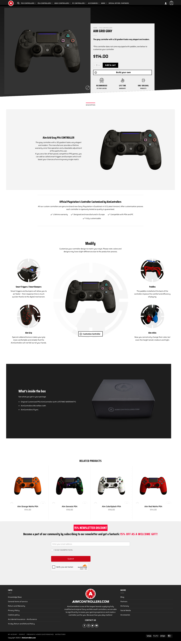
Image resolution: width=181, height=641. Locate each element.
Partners (125, 3)
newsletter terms (66, 550)
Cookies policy (14, 614)
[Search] (18, 3)
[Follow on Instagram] (88, 626)
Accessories (125, 614)
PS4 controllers (105, 28)
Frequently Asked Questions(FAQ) (40, 634)
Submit (71, 558)
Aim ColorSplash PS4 (111, 506)
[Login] (166, 3)
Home (95, 28)
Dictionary (124, 606)
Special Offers (114, 3)
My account (12, 634)
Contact (22, 634)
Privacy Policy (14, 610)
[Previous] (9, 51)
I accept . (63, 550)
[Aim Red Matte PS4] (153, 486)
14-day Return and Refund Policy (21, 623)
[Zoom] (88, 88)
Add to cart (110, 65)
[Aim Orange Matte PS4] (28, 486)
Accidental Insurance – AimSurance (22, 619)
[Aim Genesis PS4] (69, 486)
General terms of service (18, 601)
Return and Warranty (16, 606)
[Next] (85, 51)
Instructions (60, 634)
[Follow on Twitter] (92, 626)
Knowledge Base (15, 597)
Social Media (125, 610)
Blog (122, 597)
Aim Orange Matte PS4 (27, 506)
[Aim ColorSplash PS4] (111, 486)
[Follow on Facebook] (84, 626)
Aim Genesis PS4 (69, 506)
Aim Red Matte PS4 (153, 506)
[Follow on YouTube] (96, 626)
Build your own (123, 72)
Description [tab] (90, 105)
